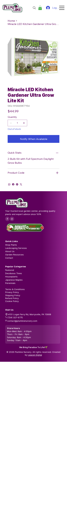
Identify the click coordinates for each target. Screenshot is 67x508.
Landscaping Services (16, 248)
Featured (9, 270)
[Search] (34, 7)
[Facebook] (13, 184)
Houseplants (11, 276)
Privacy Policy (12, 292)
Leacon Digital (35, 355)
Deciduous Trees (13, 273)
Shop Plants (11, 245)
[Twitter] (21, 184)
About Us (9, 251)
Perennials (10, 283)
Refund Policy (12, 298)
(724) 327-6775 (15, 317)
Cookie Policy (12, 301)
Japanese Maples (14, 280)
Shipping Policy (12, 295)
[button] (40, 8)
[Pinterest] (17, 184)
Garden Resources (14, 254)
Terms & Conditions (15, 289)
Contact (9, 258)
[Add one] (24, 123)
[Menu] (62, 7)
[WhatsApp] (9, 184)
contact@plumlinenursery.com (22, 321)
